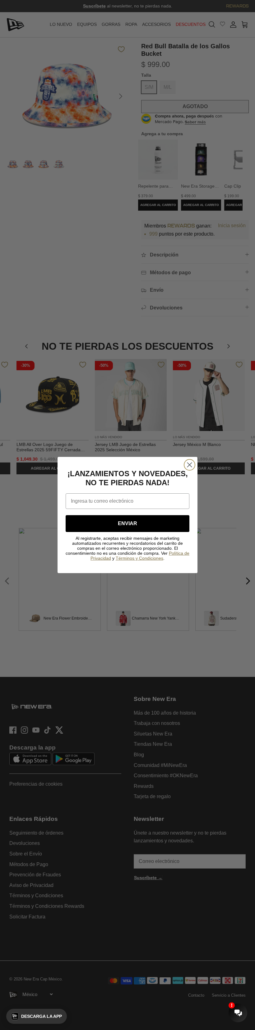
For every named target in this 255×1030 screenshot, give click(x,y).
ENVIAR (127, 523)
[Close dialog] (189, 464)
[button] (36, 1016)
